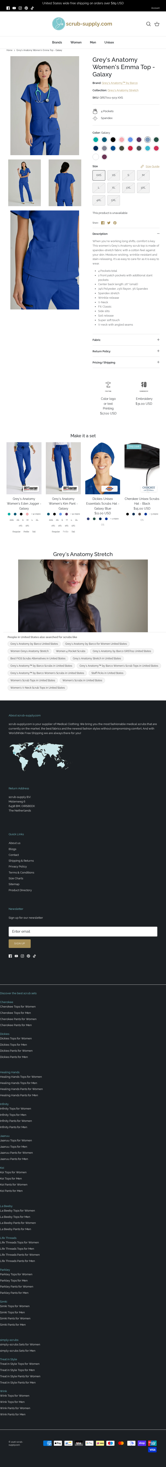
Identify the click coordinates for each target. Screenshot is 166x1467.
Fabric (97, 340)
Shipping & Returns (21, 860)
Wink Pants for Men (13, 1414)
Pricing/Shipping (104, 362)
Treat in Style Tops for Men (17, 1370)
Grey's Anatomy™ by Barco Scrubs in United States (41, 665)
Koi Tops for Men (11, 1178)
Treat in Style (8, 1359)
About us (14, 843)
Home (9, 50)
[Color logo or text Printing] (108, 386)
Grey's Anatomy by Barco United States (34, 643)
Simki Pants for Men (13, 1324)
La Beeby (6, 1206)
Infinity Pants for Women (16, 1120)
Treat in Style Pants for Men (18, 1382)
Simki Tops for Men (12, 1312)
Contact (14, 854)
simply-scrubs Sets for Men (17, 1350)
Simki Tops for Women (15, 1306)
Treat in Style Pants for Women (20, 1376)
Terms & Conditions (21, 872)
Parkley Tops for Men (14, 1280)
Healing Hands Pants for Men (19, 1095)
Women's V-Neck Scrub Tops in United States (37, 687)
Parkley (5, 1269)
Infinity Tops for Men (13, 1114)
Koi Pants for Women (13, 1184)
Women (75, 42)
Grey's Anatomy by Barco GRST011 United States (122, 651)
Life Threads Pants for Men (17, 1261)
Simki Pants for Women (15, 1318)
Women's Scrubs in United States (82, 680)
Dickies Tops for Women (16, 1038)
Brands (57, 42)
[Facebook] (8, 8)
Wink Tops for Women (14, 1395)
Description (100, 233)
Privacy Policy (18, 866)
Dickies (4, 1034)
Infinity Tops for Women (15, 1108)
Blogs (12, 849)
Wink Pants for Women (15, 1408)
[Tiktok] (32, 8)
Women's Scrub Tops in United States (32, 680)
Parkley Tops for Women (16, 1274)
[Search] (148, 23)
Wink (3, 1391)
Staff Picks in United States (107, 673)
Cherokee (6, 1002)
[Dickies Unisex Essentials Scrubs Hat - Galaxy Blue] (102, 468)
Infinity (4, 1104)
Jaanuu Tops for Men (13, 1146)
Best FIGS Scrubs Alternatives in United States (37, 658)
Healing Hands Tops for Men (18, 1083)
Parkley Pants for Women (16, 1286)
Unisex (109, 42)
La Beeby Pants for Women (18, 1222)
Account (155, 8)
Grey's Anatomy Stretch (123, 90)
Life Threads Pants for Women (20, 1254)
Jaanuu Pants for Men (14, 1159)
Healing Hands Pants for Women (21, 1089)
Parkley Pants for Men (14, 1292)
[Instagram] (20, 8)
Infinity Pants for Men (13, 1127)
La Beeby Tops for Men (15, 1216)
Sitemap (14, 884)
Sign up (19, 943)
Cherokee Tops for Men (15, 1012)
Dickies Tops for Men (13, 1044)
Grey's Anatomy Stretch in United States (97, 658)
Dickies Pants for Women (16, 1050)
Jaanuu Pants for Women (16, 1152)
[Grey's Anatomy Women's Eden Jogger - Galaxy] (24, 468)
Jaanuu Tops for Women (16, 1140)
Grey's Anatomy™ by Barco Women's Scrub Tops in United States (119, 665)
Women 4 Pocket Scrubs (70, 651)
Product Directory (20, 890)
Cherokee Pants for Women (18, 1019)
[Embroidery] (144, 386)
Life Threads (8, 1238)
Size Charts (16, 878)
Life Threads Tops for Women (19, 1242)
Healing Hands (9, 1072)
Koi (2, 1167)
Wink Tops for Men (12, 1402)
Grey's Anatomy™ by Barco (120, 83)
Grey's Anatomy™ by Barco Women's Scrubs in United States (47, 673)
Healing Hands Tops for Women (21, 1076)
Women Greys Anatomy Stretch (29, 651)
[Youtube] (14, 8)
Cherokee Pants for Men (16, 1025)
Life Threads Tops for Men (17, 1248)
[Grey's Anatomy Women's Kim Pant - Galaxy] (63, 468)
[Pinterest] (26, 8)
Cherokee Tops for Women (18, 1006)
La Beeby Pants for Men (15, 1229)
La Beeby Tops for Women (17, 1210)
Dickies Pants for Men (14, 1057)
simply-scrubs (9, 1340)
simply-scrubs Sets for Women (20, 1344)
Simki (3, 1301)
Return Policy (101, 351)
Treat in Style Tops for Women (20, 1363)
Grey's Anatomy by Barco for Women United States (96, 643)
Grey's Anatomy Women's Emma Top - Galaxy (39, 50)
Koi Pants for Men (11, 1190)
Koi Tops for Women (13, 1172)
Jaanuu (5, 1136)
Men (93, 42)
